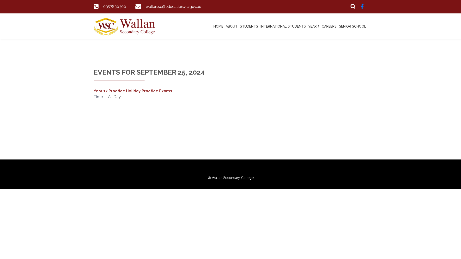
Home (218, 26)
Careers (329, 26)
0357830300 (114, 6)
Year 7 (313, 26)
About (231, 26)
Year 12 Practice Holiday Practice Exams (133, 91)
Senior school (352, 26)
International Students (283, 26)
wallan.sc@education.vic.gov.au (173, 6)
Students (249, 26)
